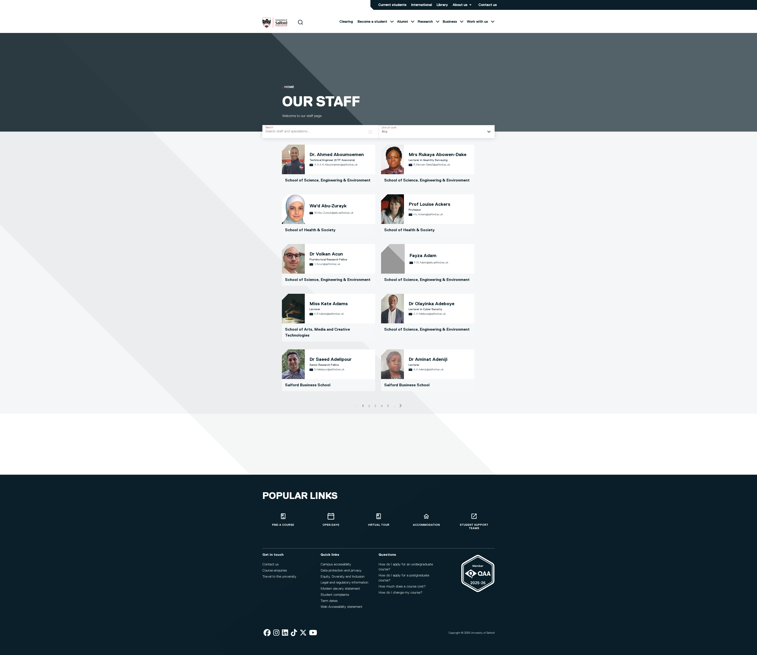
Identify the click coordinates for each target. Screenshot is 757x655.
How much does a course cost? (402, 586)
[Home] (274, 27)
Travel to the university (279, 576)
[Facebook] (267, 633)
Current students (392, 5)
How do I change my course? (400, 592)
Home (289, 87)
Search (269, 127)
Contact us (487, 5)
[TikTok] (294, 633)
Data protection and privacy (341, 570)
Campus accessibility (336, 564)
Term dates (329, 601)
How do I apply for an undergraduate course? (405, 567)
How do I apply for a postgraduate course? (403, 578)
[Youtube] (313, 633)
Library (442, 5)
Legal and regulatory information (344, 582)
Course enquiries (274, 570)
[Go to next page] (400, 406)
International (421, 5)
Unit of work (389, 127)
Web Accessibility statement (341, 607)
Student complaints (335, 595)
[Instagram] (276, 633)
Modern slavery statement (340, 588)
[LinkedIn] (285, 633)
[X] (303, 633)
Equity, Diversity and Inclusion (343, 576)
